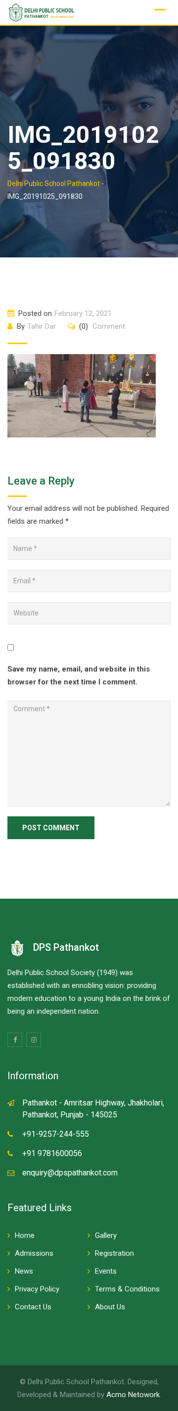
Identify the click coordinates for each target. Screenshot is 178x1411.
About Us (110, 1306)
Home (25, 1235)
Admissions (34, 1253)
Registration (114, 1253)
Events (106, 1271)
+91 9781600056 (52, 1153)
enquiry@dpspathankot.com (70, 1172)
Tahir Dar (41, 326)
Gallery (106, 1235)
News (24, 1271)
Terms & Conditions (127, 1289)
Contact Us (33, 1306)
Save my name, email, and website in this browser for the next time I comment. (78, 675)
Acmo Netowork (133, 1394)
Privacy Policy (37, 1289)
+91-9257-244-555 (55, 1134)
